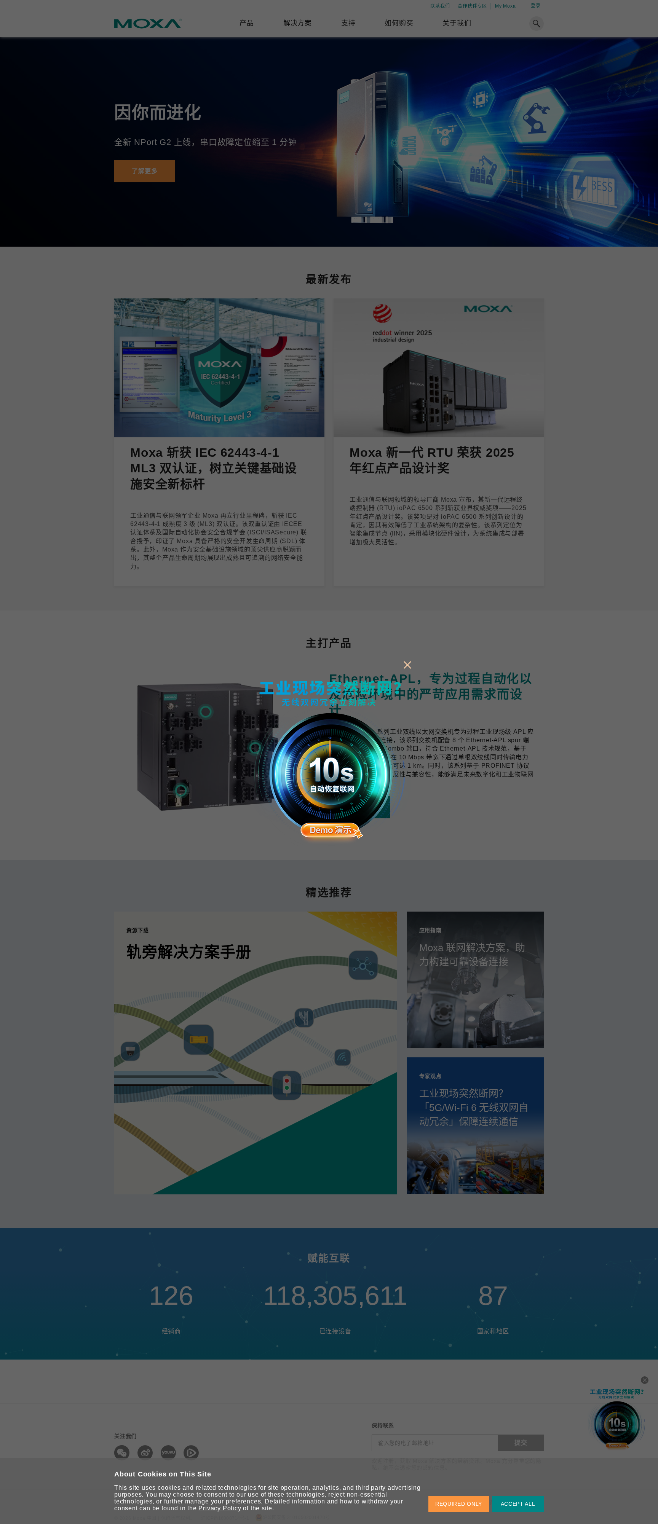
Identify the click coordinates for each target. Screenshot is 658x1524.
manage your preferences (223, 1501)
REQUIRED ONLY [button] (458, 1504)
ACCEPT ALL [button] (518, 1504)
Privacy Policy (219, 1508)
